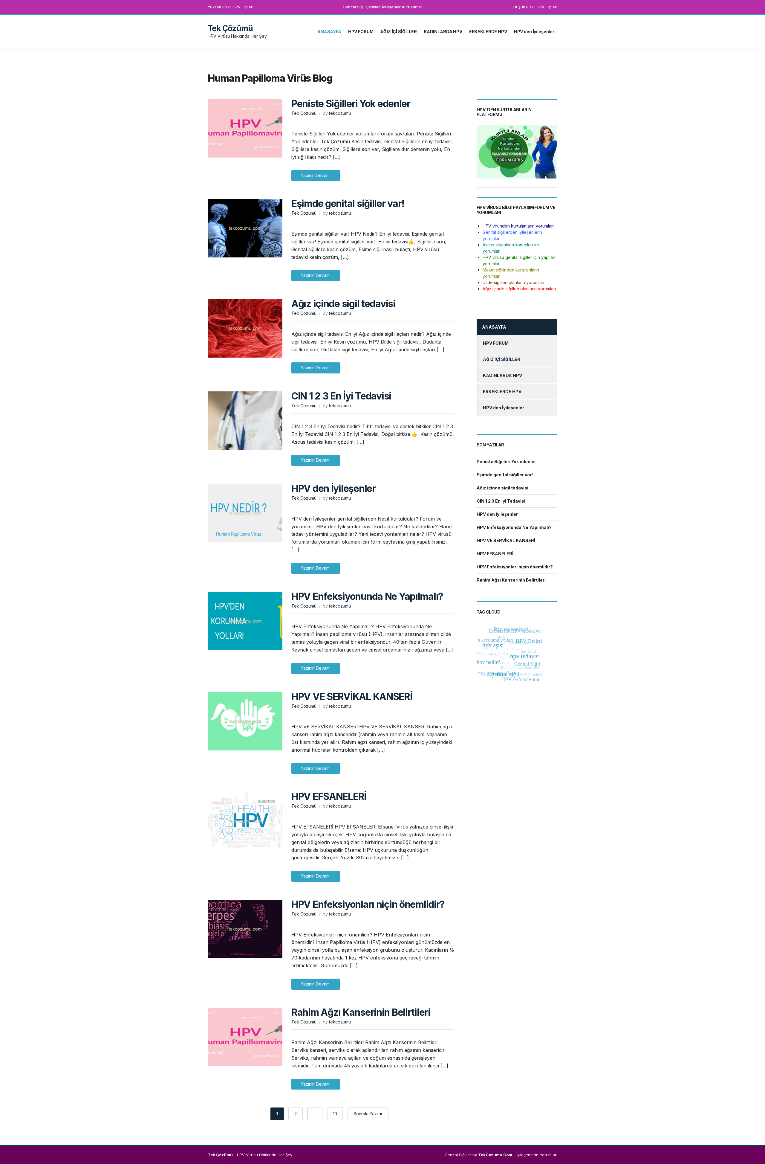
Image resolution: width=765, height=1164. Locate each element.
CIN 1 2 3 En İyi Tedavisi (341, 396)
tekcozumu (340, 113)
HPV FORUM (361, 31)
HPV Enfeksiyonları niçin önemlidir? (368, 904)
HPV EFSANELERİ (328, 796)
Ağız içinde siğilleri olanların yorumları (519, 288)
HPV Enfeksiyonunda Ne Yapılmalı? (367, 596)
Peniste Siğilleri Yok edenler (350, 103)
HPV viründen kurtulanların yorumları (518, 225)
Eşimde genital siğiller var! (348, 203)
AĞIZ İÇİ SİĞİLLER (398, 31)
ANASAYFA (329, 31)
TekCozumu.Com (495, 1154)
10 (335, 1113)
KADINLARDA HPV (443, 31)
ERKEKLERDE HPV (488, 31)
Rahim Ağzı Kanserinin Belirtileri (360, 1012)
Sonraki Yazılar (368, 1113)
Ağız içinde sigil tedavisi (343, 303)
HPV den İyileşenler (534, 31)
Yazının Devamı (316, 175)
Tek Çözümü (230, 28)
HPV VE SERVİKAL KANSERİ (351, 696)
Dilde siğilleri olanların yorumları (513, 282)
